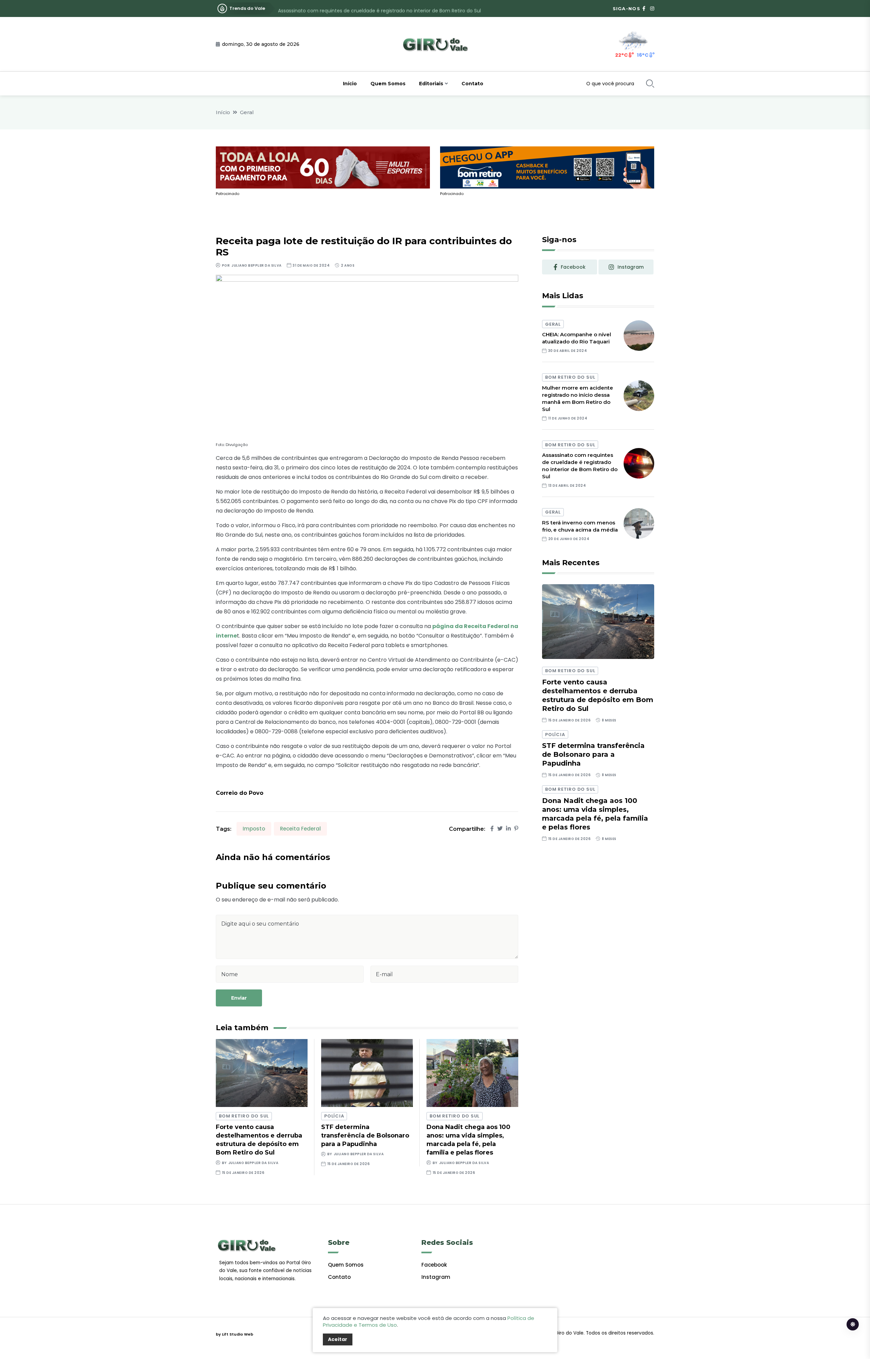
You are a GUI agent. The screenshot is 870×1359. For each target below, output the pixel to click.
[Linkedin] (508, 829)
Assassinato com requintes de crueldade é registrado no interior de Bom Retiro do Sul (379, 8)
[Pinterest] (516, 829)
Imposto (254, 828)
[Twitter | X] (500, 829)
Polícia (334, 1116)
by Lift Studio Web (234, 1334)
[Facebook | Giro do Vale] (643, 8)
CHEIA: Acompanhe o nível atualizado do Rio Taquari (576, 338)
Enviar (239, 998)
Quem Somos (387, 84)
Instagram (435, 1277)
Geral (247, 112)
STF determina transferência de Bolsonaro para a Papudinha (365, 1135)
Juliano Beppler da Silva (256, 265)
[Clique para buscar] (650, 83)
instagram (630, 267)
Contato (472, 84)
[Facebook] (492, 829)
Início (350, 84)
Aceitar (337, 1339)
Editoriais (431, 84)
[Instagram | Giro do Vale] (652, 8)
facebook (573, 267)
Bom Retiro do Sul (244, 1116)
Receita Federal (300, 828)
